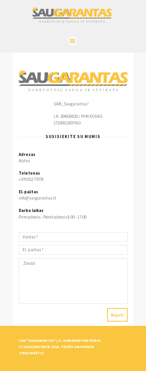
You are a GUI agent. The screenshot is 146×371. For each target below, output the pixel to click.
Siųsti (117, 315)
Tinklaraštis (31, 353)
